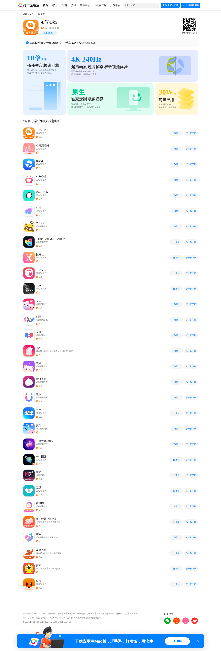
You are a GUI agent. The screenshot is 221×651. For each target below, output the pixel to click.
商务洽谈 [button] (62, 613)
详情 (176, 133)
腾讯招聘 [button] (71, 613)
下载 (177, 242)
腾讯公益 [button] (81, 613)
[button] (28, 5)
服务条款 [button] (52, 613)
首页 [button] (25, 14)
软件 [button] (32, 14)
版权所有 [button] (91, 613)
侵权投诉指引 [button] (122, 613)
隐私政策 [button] (110, 613)
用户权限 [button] (100, 613)
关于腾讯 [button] (27, 613)
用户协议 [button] (133, 613)
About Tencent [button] (39, 613)
